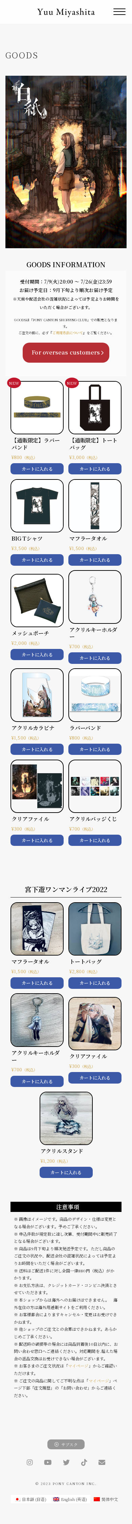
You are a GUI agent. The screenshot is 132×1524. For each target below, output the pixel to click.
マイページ (78, 1365)
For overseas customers (66, 352)
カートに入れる (37, 469)
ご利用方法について (67, 332)
